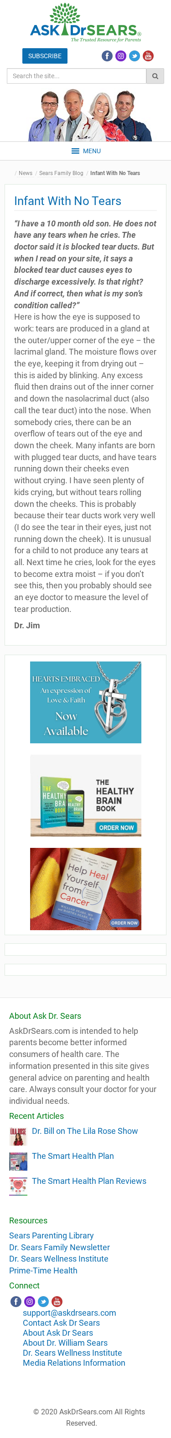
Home (11, 173)
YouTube (148, 55)
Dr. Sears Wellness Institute (59, 1258)
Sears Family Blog (61, 173)
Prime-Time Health (43, 1270)
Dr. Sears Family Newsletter (59, 1247)
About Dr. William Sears (65, 1343)
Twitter (134, 55)
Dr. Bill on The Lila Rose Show (85, 1131)
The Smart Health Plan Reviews (89, 1181)
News (25, 173)
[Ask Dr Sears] (85, 22)
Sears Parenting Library (51, 1235)
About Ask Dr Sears (58, 1333)
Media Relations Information (74, 1363)
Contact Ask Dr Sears (61, 1323)
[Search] (155, 76)
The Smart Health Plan (73, 1156)
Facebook (107, 55)
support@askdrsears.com (69, 1313)
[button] (92, 151)
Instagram (120, 55)
